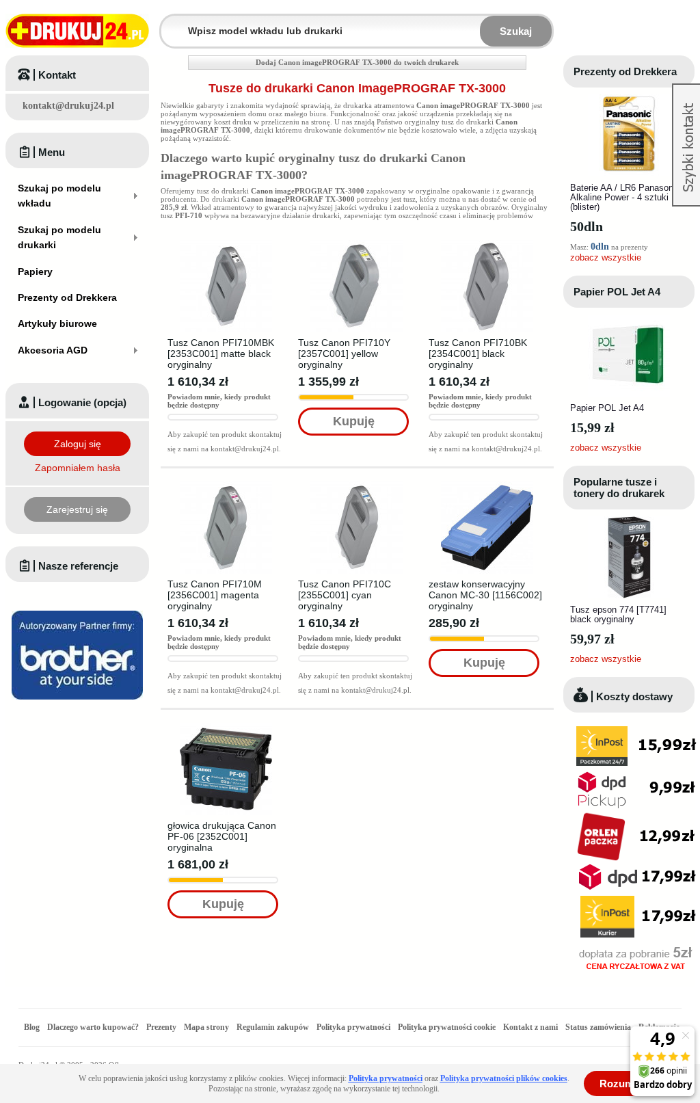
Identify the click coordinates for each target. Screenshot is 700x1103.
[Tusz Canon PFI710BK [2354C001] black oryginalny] (487, 244)
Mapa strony (206, 1027)
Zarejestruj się (77, 509)
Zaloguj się (77, 443)
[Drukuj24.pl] (77, 31)
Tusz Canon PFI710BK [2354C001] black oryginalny (478, 353)
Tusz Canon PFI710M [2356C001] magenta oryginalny (214, 595)
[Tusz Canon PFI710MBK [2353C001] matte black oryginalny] (226, 244)
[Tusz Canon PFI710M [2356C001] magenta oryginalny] (226, 485)
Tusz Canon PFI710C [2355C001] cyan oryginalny (344, 595)
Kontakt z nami (530, 1027)
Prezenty (161, 1027)
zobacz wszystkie (605, 257)
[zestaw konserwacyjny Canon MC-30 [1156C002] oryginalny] (487, 485)
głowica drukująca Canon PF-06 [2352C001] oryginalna (221, 836)
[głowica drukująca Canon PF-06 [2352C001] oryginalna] (226, 727)
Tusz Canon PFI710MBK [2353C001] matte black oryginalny (220, 353)
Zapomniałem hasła (77, 467)
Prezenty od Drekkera (625, 71)
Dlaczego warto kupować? (93, 1027)
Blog (32, 1027)
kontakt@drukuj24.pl (68, 106)
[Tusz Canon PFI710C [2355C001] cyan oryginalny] (356, 485)
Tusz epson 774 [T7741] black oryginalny (618, 614)
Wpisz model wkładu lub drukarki (169, 23)
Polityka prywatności (353, 1027)
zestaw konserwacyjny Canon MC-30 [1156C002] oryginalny (485, 595)
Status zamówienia (599, 1027)
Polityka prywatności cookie (447, 1027)
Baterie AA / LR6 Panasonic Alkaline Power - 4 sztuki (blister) (625, 197)
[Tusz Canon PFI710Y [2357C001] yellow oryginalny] (356, 244)
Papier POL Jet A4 (617, 291)
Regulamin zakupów (273, 1027)
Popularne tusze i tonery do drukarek (619, 487)
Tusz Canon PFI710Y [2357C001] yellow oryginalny (344, 353)
